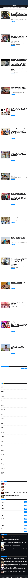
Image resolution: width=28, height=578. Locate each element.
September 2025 (14, 395)
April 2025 (14, 400)
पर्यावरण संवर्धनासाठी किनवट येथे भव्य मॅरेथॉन (18, 217)
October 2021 (14, 454)
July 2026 (14, 386)
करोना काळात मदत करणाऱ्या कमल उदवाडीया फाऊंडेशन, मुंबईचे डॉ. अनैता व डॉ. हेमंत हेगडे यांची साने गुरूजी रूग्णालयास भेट (18, 89)
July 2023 (14, 427)
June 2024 (14, 413)
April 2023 (14, 431)
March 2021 (14, 463)
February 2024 (14, 418)
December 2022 (14, 436)
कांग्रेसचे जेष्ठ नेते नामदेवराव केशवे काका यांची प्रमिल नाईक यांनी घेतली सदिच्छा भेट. (18, 283)
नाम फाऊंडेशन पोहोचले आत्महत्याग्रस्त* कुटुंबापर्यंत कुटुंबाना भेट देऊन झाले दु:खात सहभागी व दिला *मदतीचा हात (19, 109)
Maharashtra (13, 521)
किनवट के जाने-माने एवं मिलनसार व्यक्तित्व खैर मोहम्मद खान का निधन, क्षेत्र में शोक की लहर (11, 495)
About (12, 575)
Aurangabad (13, 502)
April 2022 (14, 446)
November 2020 (14, 468)
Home (10, 575)
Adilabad (13, 501)
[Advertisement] (14, 2)
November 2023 (14, 422)
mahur (13, 522)
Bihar (13, 505)
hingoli (13, 515)
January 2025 (14, 404)
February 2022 (14, 449)
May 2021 (14, 460)
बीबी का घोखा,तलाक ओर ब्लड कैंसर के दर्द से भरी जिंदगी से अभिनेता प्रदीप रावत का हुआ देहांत (12, 536)
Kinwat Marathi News (13, 519)
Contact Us (26, 575)
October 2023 (14, 423)
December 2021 (14, 451)
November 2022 (14, 437)
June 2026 (14, 387)
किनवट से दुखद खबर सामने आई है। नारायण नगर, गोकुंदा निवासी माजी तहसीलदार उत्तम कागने (12, 545)
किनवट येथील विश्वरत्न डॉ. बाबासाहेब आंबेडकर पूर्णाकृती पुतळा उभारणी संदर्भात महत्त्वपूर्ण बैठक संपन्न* (18, 239)
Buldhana (13, 508)
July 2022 (14, 442)
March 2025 (14, 401)
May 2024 (14, 414)
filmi (13, 511)
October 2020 (14, 469)
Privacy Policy (14, 575)
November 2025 (14, 392)
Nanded (13, 525)
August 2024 (14, 410)
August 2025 (14, 396)
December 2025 (14, 391)
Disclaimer (18, 575)
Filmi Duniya (13, 512)
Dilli (13, 509)
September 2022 (14, 440)
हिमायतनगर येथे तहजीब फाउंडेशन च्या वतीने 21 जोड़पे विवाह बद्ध (18, 303)
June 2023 (14, 428)
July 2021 (14, 458)
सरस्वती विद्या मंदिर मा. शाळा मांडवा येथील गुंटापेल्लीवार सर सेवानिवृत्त (17, 174)
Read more (12, 21)
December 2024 (14, 405)
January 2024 (14, 419)
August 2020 (14, 472)
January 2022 (14, 450)
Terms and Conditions (22, 575)
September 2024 (14, 409)
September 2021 (14, 455)
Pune (13, 528)
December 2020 (14, 467)
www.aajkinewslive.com (8, 577)
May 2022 (14, 445)
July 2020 (14, 473)
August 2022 (14, 441)
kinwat (13, 518)
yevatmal (13, 531)
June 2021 (14, 459)
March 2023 (14, 432)
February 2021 (14, 464)
